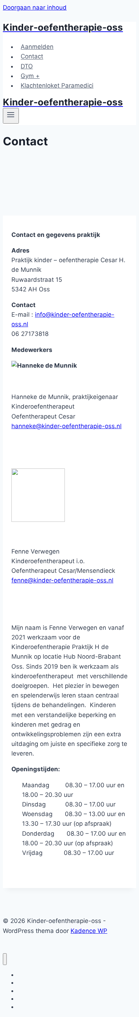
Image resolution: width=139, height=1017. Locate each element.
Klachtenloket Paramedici (57, 85)
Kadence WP (89, 930)
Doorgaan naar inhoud (35, 7)
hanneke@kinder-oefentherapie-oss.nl (66, 426)
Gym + (30, 75)
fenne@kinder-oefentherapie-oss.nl (62, 580)
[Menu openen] (11, 116)
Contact (32, 56)
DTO (27, 66)
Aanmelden (37, 46)
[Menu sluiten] (5, 959)
